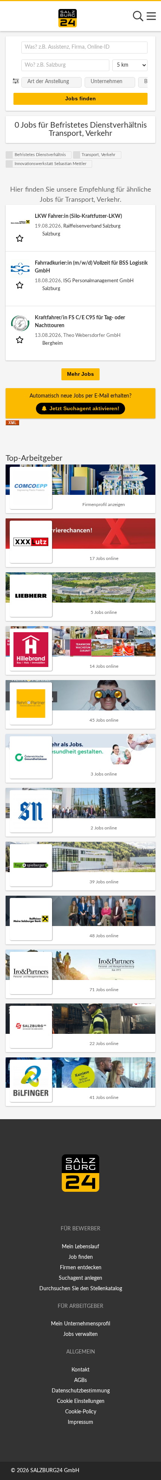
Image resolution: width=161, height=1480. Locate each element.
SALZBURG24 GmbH (54, 1470)
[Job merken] (20, 238)
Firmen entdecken (80, 1267)
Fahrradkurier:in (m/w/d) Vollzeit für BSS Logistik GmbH (91, 267)
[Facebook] (77, 1207)
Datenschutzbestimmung (81, 1391)
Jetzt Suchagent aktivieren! (84, 408)
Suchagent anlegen (80, 1278)
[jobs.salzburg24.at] (67, 16)
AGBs (80, 1380)
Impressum (80, 1422)
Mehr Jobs (80, 374)
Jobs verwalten (80, 1334)
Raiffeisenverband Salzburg (92, 226)
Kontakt (80, 1370)
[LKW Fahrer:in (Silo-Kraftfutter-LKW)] (20, 222)
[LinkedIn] (88, 1207)
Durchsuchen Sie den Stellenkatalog (80, 1288)
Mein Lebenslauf (80, 1246)
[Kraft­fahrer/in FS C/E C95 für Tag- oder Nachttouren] (20, 323)
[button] (17, 81)
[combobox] (84, 48)
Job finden (81, 1257)
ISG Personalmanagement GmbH (98, 280)
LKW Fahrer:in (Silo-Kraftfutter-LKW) (78, 216)
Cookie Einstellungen (80, 1401)
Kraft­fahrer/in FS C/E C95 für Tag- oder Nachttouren (80, 321)
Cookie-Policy (80, 1411)
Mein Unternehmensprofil (80, 1324)
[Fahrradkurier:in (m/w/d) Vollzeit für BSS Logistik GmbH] (20, 268)
